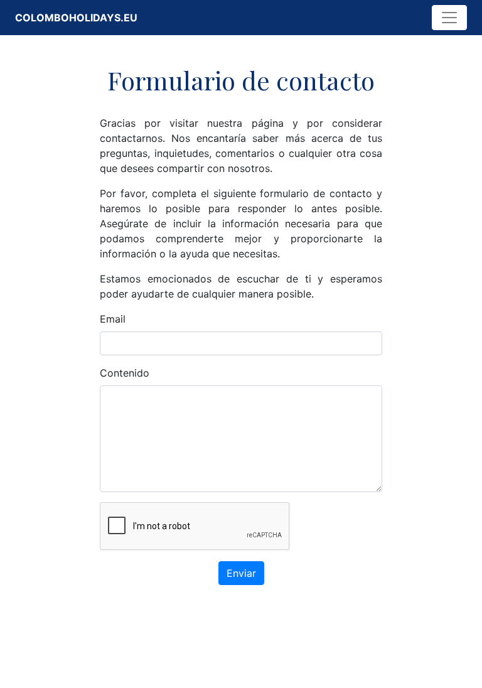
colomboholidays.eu (76, 17)
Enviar (241, 573)
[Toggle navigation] (449, 17)
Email (113, 319)
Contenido (124, 373)
